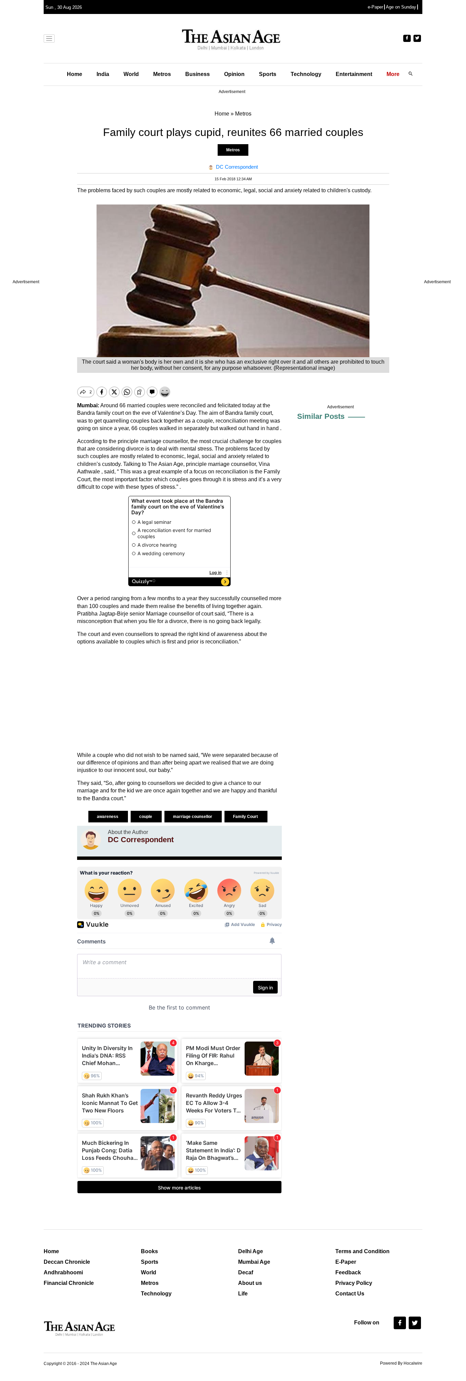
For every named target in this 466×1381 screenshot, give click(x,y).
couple (146, 816)
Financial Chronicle (69, 1283)
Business (197, 74)
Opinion (234, 74)
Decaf (245, 1272)
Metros (162, 74)
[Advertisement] (179, 698)
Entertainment (354, 74)
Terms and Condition (362, 1251)
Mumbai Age (254, 1262)
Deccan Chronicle (67, 1262)
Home (74, 74)
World (131, 74)
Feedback (348, 1272)
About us (250, 1283)
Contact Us (349, 1293)
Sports (267, 74)
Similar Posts (321, 416)
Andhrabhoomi (63, 1272)
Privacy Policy (353, 1283)
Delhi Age (250, 1251)
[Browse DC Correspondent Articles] (91, 839)
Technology (306, 74)
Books (149, 1251)
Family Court (246, 816)
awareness (108, 816)
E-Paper (345, 1262)
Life (243, 1293)
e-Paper (375, 7)
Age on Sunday (401, 7)
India (103, 74)
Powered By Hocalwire (401, 1363)
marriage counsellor (193, 816)
